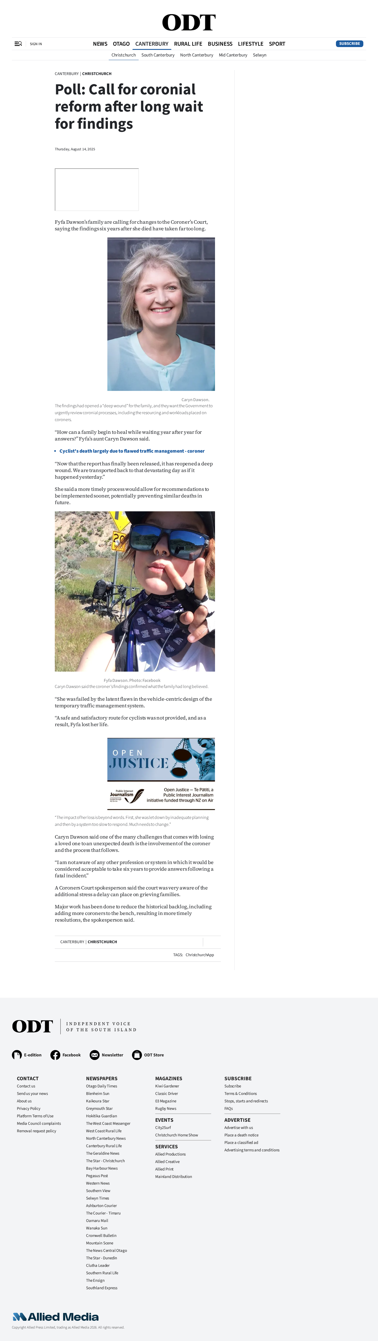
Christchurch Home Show (176, 1135)
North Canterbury (196, 55)
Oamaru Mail (97, 1221)
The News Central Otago (106, 1251)
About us (24, 1101)
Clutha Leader (98, 1265)
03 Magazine (165, 1101)
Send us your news (32, 1094)
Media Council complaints (39, 1123)
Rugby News (165, 1109)
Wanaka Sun (96, 1228)
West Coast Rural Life (103, 1131)
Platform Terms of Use (35, 1116)
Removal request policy (36, 1131)
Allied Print (164, 1169)
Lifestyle (250, 44)
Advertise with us (238, 1128)
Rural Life (188, 44)
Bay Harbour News (102, 1168)
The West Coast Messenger (108, 1123)
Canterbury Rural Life (104, 1146)
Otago (121, 44)
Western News (98, 1183)
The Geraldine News (102, 1153)
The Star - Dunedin (101, 1258)
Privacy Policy (28, 1109)
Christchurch (124, 55)
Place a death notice (241, 1135)
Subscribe (349, 44)
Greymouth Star (99, 1109)
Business (220, 44)
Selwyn (259, 55)
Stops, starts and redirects (246, 1101)
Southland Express (101, 1288)
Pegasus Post (97, 1176)
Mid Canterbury (233, 55)
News (100, 44)
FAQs (228, 1109)
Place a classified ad (241, 1143)
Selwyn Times (97, 1198)
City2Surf (163, 1128)
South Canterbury (158, 55)
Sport (277, 44)
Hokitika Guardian (101, 1116)
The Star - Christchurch (105, 1161)
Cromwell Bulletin (101, 1236)
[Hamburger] (18, 44)
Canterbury (152, 44)
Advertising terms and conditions (251, 1150)
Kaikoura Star (97, 1101)
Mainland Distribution (173, 1177)
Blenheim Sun (97, 1094)
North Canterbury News (106, 1138)
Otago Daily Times (101, 1086)
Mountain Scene (99, 1243)
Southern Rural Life (102, 1273)
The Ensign (95, 1280)
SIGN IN (36, 44)
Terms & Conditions (240, 1094)
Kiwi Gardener (167, 1086)
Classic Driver (166, 1094)
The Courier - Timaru (103, 1213)
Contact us (26, 1086)
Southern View (98, 1191)
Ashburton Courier (101, 1206)
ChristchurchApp (200, 955)
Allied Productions (170, 1154)
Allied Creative (167, 1162)
